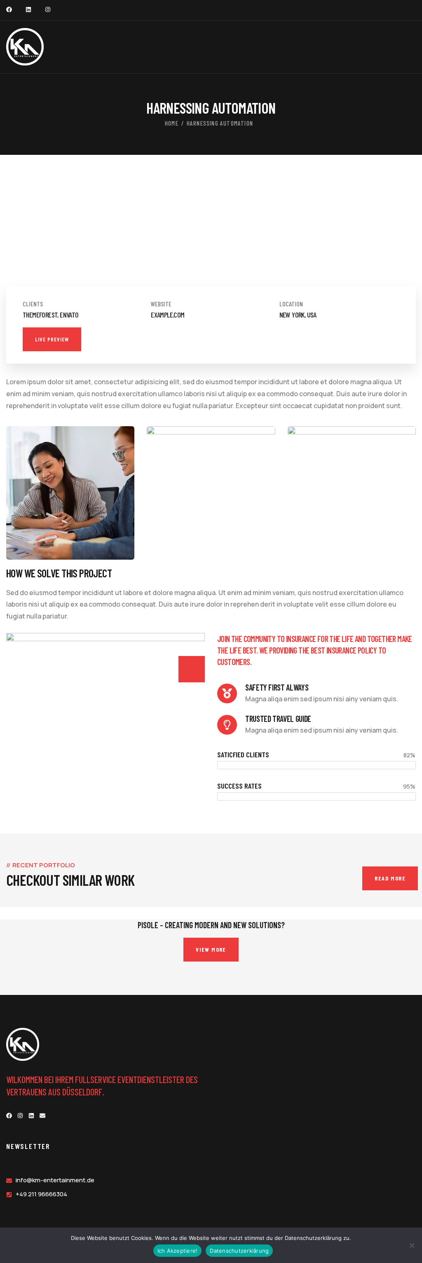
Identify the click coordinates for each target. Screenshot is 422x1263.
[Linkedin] (28, 9)
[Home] (25, 46)
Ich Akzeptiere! (177, 1250)
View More (211, 949)
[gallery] (57, 249)
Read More (390, 878)
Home (171, 123)
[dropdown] (412, 46)
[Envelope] (42, 1115)
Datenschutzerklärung (239, 1250)
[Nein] (412, 1245)
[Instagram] (48, 9)
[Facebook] (9, 9)
